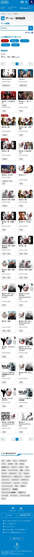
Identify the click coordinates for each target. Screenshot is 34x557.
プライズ (4, 473)
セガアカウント (6, 489)
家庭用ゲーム (5, 467)
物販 (21, 470)
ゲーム (4, 8)
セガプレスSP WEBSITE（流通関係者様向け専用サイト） (25, 515)
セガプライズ (12, 473)
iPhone (22, 464)
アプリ (3, 464)
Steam (21, 467)
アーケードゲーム (12, 470)
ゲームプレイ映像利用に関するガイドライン (15, 532)
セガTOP (3, 13)
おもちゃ (26, 473)
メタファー (17, 483)
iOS (16, 464)
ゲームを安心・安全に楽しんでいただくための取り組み (18, 520)
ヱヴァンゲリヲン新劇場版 (9, 492)
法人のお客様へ (9, 515)
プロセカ (27, 476)
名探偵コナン (21, 492)
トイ (20, 473)
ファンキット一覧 (24, 495)
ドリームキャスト (6, 483)
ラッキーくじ (5, 479)
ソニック (24, 41)
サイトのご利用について (10, 523)
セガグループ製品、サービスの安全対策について (16, 529)
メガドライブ (15, 479)
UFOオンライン (18, 476)
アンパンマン (13, 495)
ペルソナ (5, 45)
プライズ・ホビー (13, 8)
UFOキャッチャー (6, 476)
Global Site (17, 538)
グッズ (27, 470)
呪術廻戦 (15, 489)
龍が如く (14, 41)
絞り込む (28, 32)
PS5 (27, 467)
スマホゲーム (22, 460)
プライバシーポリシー (10, 526)
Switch (4, 470)
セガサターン (24, 479)
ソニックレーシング (7, 486)
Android (10, 464)
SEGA (8, 460)
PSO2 (16, 486)
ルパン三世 (5, 495)
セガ (3, 460)
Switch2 (15, 45)
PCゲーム (14, 467)
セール (5, 41)
